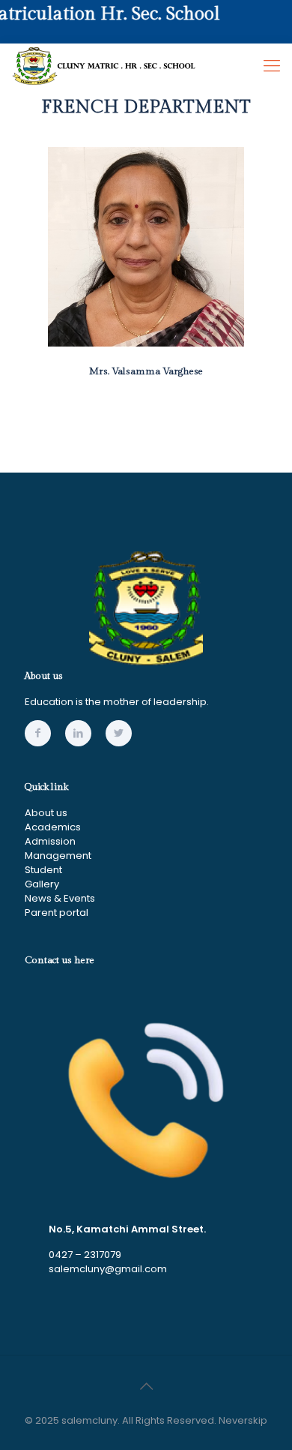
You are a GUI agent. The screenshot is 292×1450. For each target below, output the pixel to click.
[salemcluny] (104, 66)
